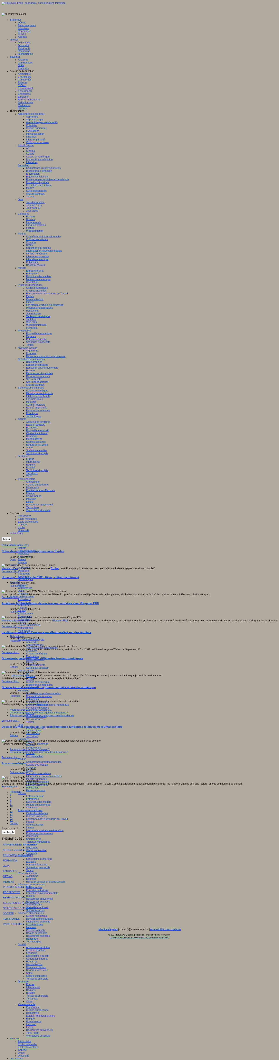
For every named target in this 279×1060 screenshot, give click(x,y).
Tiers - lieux (32, 1032)
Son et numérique (14, 763)
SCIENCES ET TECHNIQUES (19, 908)
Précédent (15, 791)
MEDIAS (7, 876)
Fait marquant (17, 585)
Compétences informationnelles (43, 762)
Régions (31, 990)
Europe (30, 984)
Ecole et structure (35, 950)
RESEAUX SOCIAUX (15, 897)
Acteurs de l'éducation (22, 596)
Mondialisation (34, 964)
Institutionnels (25, 627)
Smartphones (33, 839)
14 (11, 817)
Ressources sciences (38, 936)
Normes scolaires (36, 967)
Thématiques (17, 636)
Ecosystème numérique (39, 858)
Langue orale (33, 747)
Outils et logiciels (35, 930)
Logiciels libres (34, 924)
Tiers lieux (32, 998)
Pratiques (15, 641)
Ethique (30, 1018)
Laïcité (29, 1027)
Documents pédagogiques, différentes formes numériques (42, 658)
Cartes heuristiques (37, 813)
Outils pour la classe (37, 667)
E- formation (33, 699)
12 (11, 811)
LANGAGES (10, 871)
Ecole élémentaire (28, 1047)
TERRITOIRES (11, 918)
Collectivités (24, 605)
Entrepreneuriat (35, 796)
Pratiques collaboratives (39, 833)
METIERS (8, 881)
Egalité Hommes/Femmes (40, 1015)
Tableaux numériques (38, 841)
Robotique (32, 938)
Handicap (31, 961)
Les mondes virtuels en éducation (45, 830)
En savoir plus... (10, 571)
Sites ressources (35, 719)
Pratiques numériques (30, 810)
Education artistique (37, 890)
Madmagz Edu (10, 568)
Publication (32, 787)
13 (11, 814)
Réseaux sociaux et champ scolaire (46, 881)
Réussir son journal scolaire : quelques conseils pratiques (42, 715)
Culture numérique (36, 653)
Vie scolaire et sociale (38, 1035)
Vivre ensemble (26, 1004)
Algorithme (32, 876)
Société (22, 944)
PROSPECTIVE (11, 892)
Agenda (22, 562)
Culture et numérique (38, 682)
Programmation (34, 756)
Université (23, 1055)
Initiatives (31, 662)
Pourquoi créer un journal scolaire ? (30, 709)
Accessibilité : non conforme (165, 929)
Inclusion (31, 1024)
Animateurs (24, 599)
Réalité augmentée (36, 933)
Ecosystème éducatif (37, 955)
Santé (29, 973)
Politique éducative (36, 864)
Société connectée (36, 975)
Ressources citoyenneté (39, 898)
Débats (22, 548)
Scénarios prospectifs (38, 867)
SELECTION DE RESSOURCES (21, 902)
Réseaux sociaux (35, 790)
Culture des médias (37, 764)
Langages (23, 739)
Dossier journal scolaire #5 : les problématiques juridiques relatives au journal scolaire (62, 726)
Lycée (21, 1052)
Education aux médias (38, 773)
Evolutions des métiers (38, 801)
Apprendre (32, 642)
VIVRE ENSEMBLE (14, 924)
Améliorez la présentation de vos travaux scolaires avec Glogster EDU (50, 603)
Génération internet (37, 958)
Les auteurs (16, 1058)
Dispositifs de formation (39, 696)
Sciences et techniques (31, 913)
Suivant (14, 823)
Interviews (23, 553)
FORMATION (10, 860)
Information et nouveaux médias (44, 776)
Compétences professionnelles (43, 693)
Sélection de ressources (31, 884)
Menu (6, 539)
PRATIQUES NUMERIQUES (18, 887)
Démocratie (32, 1013)
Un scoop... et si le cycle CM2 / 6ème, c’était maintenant (40, 577)
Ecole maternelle (27, 1044)
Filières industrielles (29, 625)
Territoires (23, 981)
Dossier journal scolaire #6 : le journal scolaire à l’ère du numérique (49, 687)
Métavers (31, 927)
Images (30, 827)
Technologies (25, 579)
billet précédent (20, 675)
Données (31, 878)
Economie (31, 953)
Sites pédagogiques (37, 907)
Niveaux (14, 1038)
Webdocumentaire (36, 850)
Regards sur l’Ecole (37, 970)
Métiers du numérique (38, 804)
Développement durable (39, 918)
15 (11, 820)
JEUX (6, 865)
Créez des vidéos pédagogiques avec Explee (33, 551)
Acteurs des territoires (38, 947)
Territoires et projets (37, 978)
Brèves (22, 559)
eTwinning (32, 853)
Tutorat (30, 722)
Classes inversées (36, 816)
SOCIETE (8, 913)
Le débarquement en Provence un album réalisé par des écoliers (46, 632)
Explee (55, 568)
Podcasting (32, 836)
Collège (22, 1050)
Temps (29, 870)
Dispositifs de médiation (39, 685)
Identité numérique (36, 779)
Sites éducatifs (34, 904)
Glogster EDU (60, 620)
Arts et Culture (26, 670)
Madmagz (42, 704)
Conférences (25, 588)
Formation (23, 690)
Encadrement (25, 613)
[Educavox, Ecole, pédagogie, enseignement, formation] (34, 3)
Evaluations (32, 656)
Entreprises (32, 799)
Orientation (32, 807)
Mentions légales (108, 929)
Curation (31, 767)
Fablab (30, 821)
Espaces (31, 861)
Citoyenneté (33, 1007)
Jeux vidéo (32, 736)
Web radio (32, 847)
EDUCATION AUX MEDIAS (18, 855)
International (33, 987)
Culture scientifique (37, 916)
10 (11, 806)
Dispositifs (23, 570)
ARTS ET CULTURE (14, 850)
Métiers (22, 793)
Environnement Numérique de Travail (47, 819)
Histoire (30, 896)
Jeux (20, 724)
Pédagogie (24, 573)
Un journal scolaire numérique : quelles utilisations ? (39, 712)
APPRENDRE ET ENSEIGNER (20, 844)
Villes (29, 1001)
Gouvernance (33, 1021)
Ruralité (30, 993)
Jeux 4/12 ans (34, 730)
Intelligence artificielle (38, 921)
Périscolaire (24, 1041)
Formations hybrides (37, 707)
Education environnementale (42, 893)
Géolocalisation (35, 824)
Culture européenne (37, 1010)
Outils (13, 559)
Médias (22, 759)
